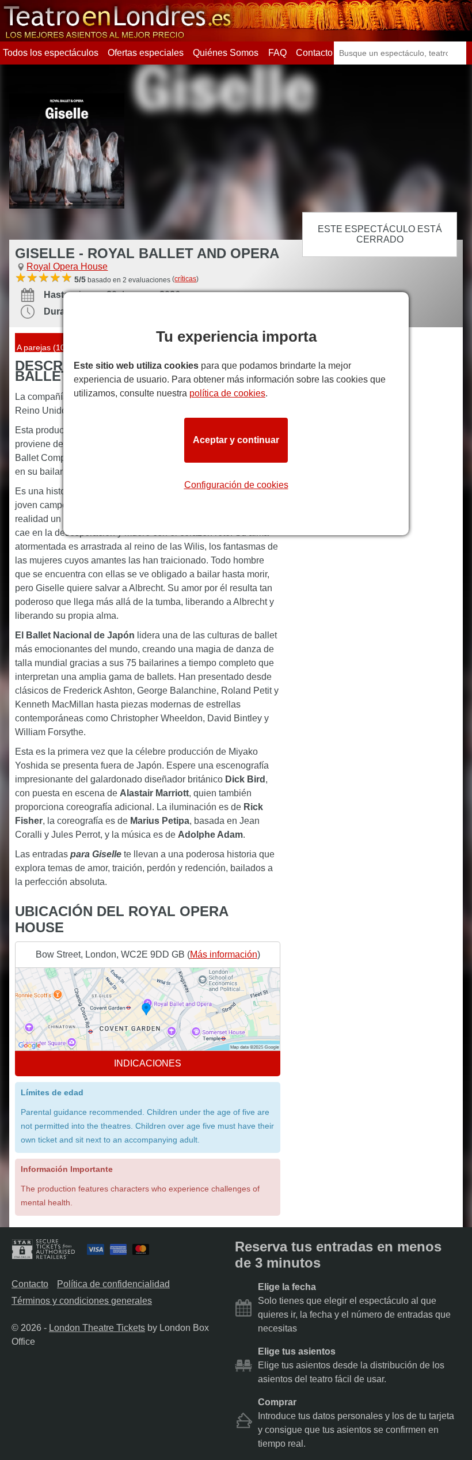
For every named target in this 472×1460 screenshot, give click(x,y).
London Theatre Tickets (97, 1328)
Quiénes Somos (225, 53)
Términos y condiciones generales (82, 1301)
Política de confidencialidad (113, 1284)
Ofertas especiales (146, 53)
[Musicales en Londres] (118, 36)
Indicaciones (147, 1063)
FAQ (277, 53)
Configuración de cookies (236, 485)
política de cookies (227, 393)
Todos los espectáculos (50, 53)
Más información (223, 954)
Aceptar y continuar (236, 440)
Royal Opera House (67, 266)
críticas (185, 279)
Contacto (314, 53)
